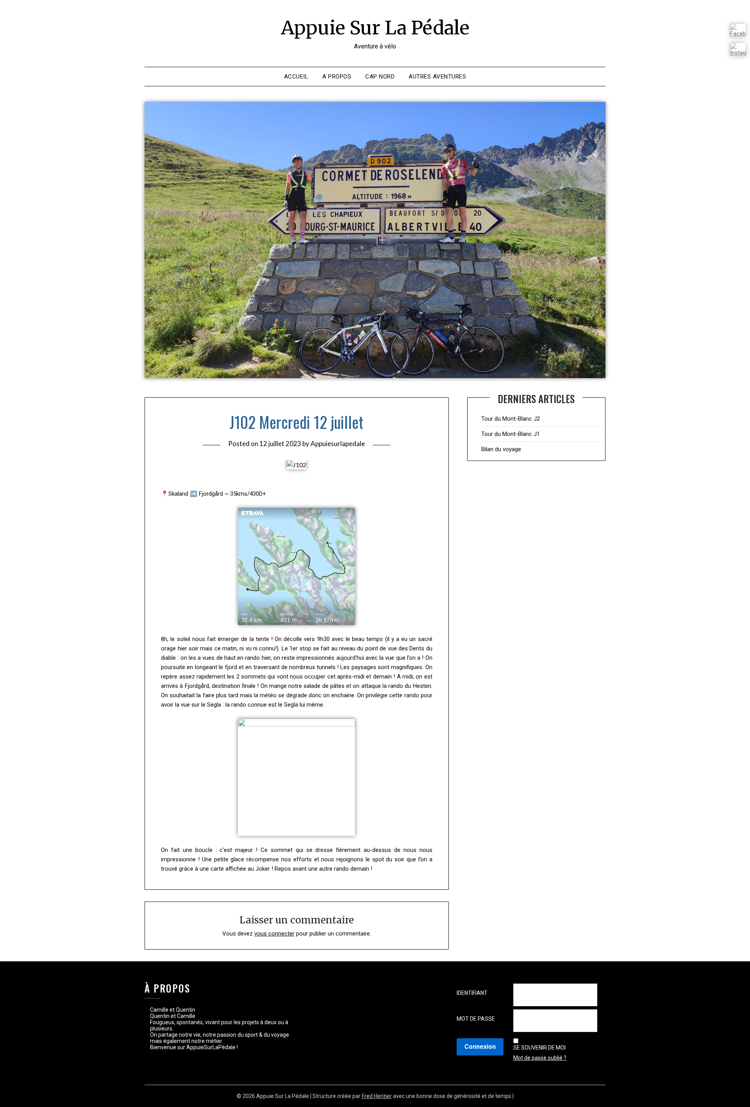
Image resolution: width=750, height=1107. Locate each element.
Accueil (296, 76)
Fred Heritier (377, 1096)
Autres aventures (437, 76)
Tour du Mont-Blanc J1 (510, 433)
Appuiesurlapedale (338, 443)
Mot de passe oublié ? (539, 1058)
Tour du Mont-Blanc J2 (510, 418)
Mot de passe (476, 1019)
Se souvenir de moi (539, 1048)
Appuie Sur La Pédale (375, 27)
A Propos (336, 76)
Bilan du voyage (501, 449)
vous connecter (274, 933)
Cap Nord (380, 76)
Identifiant (472, 993)
